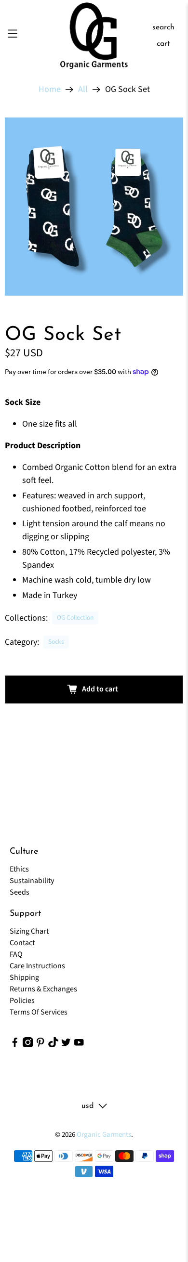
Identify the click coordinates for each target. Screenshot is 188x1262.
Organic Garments (104, 1135)
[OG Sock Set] (94, 206)
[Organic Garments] (94, 35)
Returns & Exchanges (43, 989)
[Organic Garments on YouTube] (79, 1045)
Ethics (19, 869)
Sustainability (32, 880)
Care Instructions (37, 966)
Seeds (19, 892)
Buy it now (94, 721)
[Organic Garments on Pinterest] (40, 1045)
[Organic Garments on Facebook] (15, 1045)
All (83, 89)
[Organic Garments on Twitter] (66, 1045)
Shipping (24, 977)
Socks (56, 641)
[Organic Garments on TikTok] (53, 1045)
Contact (22, 942)
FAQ (16, 954)
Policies (22, 1000)
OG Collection (75, 617)
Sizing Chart (29, 931)
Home (50, 89)
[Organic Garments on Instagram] (28, 1045)
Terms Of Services (38, 1012)
